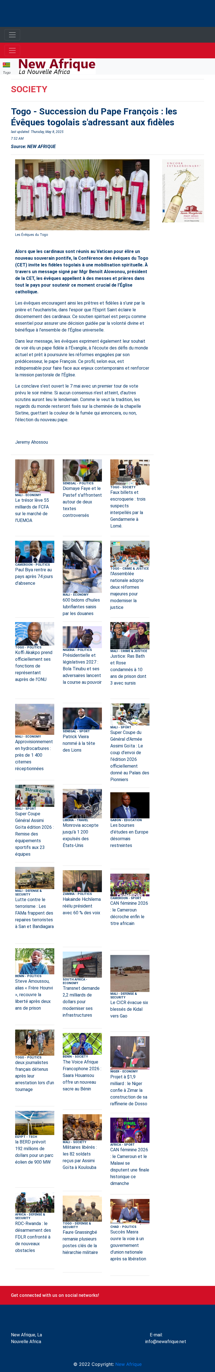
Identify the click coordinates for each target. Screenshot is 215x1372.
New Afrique (128, 1364)
